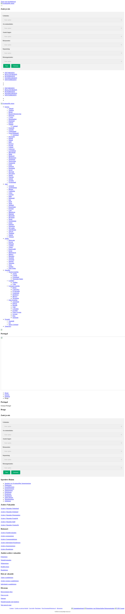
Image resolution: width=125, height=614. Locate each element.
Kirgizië (11, 208)
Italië (10, 142)
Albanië (11, 108)
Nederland (12, 159)
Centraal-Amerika (14, 286)
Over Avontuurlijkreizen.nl (49, 608)
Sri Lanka (12, 228)
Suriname (15, 317)
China (10, 193)
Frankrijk (11, 128)
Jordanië (11, 205)
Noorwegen (12, 161)
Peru (13, 316)
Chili (14, 307)
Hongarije (12, 136)
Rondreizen (8, 496)
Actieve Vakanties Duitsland (9, 512)
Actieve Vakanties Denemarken (10, 515)
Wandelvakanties (6, 560)
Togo (10, 265)
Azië (6, 184)
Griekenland (12, 131)
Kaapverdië (12, 249)
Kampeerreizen (9, 489)
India (10, 196)
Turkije (11, 179)
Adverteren (59, 608)
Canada (14, 275)
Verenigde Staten (17, 279)
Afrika (7, 238)
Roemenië (12, 168)
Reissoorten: (6, 40)
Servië (10, 170)
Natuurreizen (9, 490)
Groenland (15, 277)
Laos (10, 210)
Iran (10, 200)
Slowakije (12, 173)
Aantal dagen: (7, 32)
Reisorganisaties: (8, 57)
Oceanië (7, 319)
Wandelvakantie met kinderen (10, 602)
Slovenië (11, 172)
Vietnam (11, 237)
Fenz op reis (4, 595)
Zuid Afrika (12, 268)
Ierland (11, 138)
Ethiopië (11, 244)
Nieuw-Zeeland (13, 324)
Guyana (14, 314)
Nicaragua (15, 298)
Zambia (11, 266)
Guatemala (15, 293)
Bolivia (14, 303)
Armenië (11, 186)
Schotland (15, 135)
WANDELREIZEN (11, 78)
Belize (14, 288)
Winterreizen (5, 563)
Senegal (11, 261)
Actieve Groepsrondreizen (9, 539)
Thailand (11, 233)
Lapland (15, 126)
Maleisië (11, 214)
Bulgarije (11, 115)
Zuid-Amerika (13, 300)
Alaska (14, 273)
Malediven (12, 212)
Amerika (7, 270)
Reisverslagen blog (6, 592)
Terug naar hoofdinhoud (8, 1)
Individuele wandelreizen (8, 584)
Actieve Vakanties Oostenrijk (10, 525)
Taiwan (11, 231)
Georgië (11, 129)
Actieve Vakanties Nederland (10, 508)
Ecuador (15, 310)
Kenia (10, 251)
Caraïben (11, 280)
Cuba (14, 284)
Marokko (11, 256)
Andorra (11, 110)
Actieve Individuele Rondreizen (10, 542)
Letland (11, 147)
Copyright (31, 608)
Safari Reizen (9, 497)
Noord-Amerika (13, 272)
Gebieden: (6, 16)
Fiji (10, 323)
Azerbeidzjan (13, 187)
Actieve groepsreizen (7, 536)
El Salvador (16, 291)
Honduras (15, 295)
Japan (10, 203)
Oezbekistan (12, 221)
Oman (10, 223)
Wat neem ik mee (6, 605)
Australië (11, 321)
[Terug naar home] (7, 3)
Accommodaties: (8, 24)
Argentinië (15, 302)
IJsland (11, 140)
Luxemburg (12, 151)
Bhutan (11, 189)
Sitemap (3, 598)
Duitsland (12, 121)
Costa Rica (15, 289)
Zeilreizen (8, 501)
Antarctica (8, 326)
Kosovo (11, 143)
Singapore (12, 226)
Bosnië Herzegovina (15, 114)
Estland (11, 122)
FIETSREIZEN (10, 72)
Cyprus (11, 117)
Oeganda (11, 259)
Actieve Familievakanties (8, 533)
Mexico (14, 296)
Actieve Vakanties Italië (8, 522)
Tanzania (11, 263)
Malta (10, 154)
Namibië (11, 258)
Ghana (11, 247)
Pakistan (11, 224)
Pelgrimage (8, 492)
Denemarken (13, 119)
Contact (12, 608)
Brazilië (14, 305)
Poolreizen (8, 494)
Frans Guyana (16, 312)
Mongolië (12, 216)
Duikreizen (8, 485)
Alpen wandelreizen (7, 577)
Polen (10, 165)
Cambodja (12, 191)
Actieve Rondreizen (7, 549)
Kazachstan (12, 207)
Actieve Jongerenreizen (8, 546)
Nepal (10, 219)
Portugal (11, 166)
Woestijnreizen (9, 499)
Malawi (11, 254)
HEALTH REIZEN (11, 74)
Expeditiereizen (9, 487)
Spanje (11, 175)
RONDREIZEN (10, 76)
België (11, 112)
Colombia (15, 309)
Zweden (11, 180)
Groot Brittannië (14, 133)
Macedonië (12, 152)
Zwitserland (12, 182)
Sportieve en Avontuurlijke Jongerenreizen (18, 483)
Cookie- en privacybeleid (21, 608)
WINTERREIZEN (11, 79)
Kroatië (11, 145)
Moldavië (11, 156)
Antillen (14, 282)
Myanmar (12, 217)
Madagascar (12, 252)
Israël (10, 201)
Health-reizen (5, 567)
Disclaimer (38, 608)
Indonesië (12, 198)
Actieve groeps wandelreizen (10, 581)
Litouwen (12, 149)
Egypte (11, 242)
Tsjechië (11, 177)
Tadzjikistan (12, 230)
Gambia (11, 245)
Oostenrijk (12, 163)
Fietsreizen (4, 557)
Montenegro (12, 158)
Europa (7, 107)
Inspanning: (6, 49)
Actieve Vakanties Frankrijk (9, 518)
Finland (11, 124)
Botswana (12, 240)
